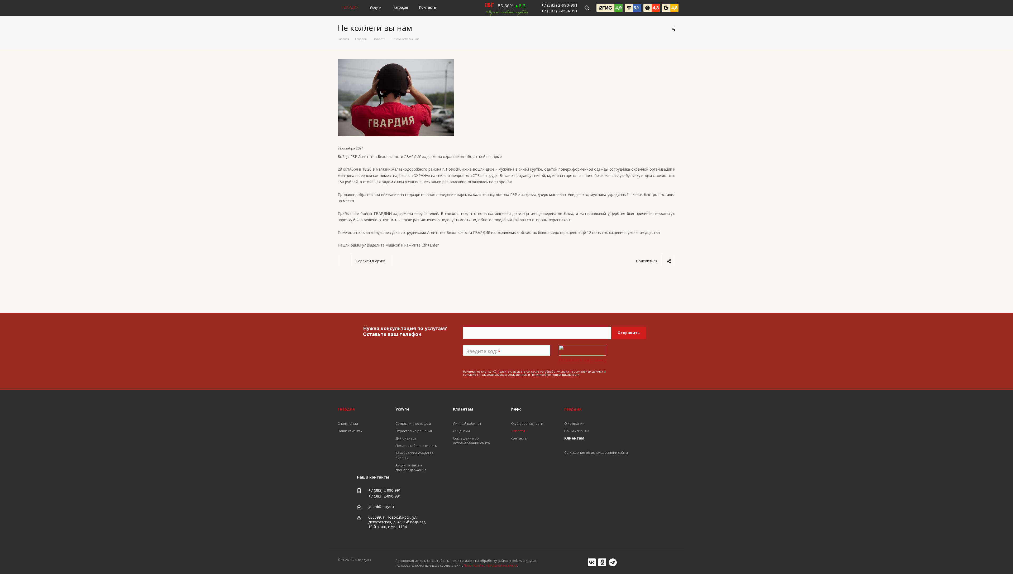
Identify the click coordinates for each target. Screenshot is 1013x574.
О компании (574, 423)
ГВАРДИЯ (350, 7)
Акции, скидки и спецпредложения (410, 467)
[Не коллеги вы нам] (396, 62)
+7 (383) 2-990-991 (559, 5)
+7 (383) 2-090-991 (559, 10)
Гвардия (572, 409)
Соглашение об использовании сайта (596, 452)
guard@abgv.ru (381, 506)
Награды (400, 7)
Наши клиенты (576, 430)
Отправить (629, 332)
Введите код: (483, 351)
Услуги (375, 7)
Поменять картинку (582, 360)
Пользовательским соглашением (503, 375)
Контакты (428, 7)
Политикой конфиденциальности (555, 375)
